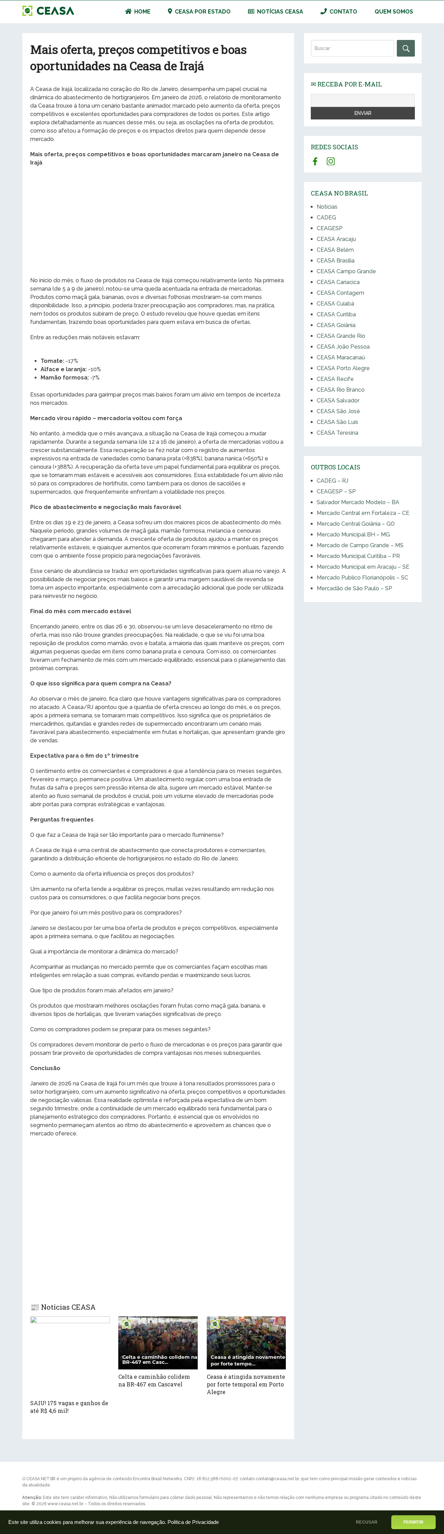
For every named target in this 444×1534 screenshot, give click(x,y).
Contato (342, 11)
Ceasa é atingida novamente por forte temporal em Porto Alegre (246, 1384)
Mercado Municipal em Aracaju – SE (363, 567)
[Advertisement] (158, 222)
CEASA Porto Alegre (343, 368)
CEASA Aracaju (336, 239)
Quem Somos (394, 11)
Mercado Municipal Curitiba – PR (358, 556)
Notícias (327, 206)
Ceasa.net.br (48, 11)
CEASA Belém (335, 250)
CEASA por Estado (202, 11)
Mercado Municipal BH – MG (353, 534)
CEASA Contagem (340, 293)
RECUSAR (366, 1522)
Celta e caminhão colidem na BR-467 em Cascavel (154, 1380)
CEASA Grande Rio (341, 336)
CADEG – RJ (332, 480)
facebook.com (315, 161)
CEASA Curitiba (336, 314)
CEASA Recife (335, 379)
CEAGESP (330, 228)
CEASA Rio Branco (341, 389)
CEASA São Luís (337, 422)
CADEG (326, 217)
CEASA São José (338, 411)
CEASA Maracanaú (341, 357)
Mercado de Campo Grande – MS (360, 545)
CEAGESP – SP (336, 491)
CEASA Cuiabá (335, 303)
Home (142, 11)
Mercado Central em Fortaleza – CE (363, 513)
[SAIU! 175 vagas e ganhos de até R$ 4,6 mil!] (70, 1356)
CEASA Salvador (338, 400)
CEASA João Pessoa (343, 346)
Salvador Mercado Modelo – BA (358, 502)
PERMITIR (413, 1522)
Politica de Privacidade (193, 1522)
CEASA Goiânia (336, 325)
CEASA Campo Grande (346, 271)
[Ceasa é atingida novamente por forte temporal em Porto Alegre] (246, 1342)
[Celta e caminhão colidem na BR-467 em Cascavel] (158, 1342)
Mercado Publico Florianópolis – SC (362, 577)
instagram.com (330, 161)
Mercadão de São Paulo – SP (354, 588)
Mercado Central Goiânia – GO (356, 523)
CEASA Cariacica (338, 282)
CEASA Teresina (337, 433)
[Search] (406, 48)
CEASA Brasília (336, 260)
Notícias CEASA (279, 11)
